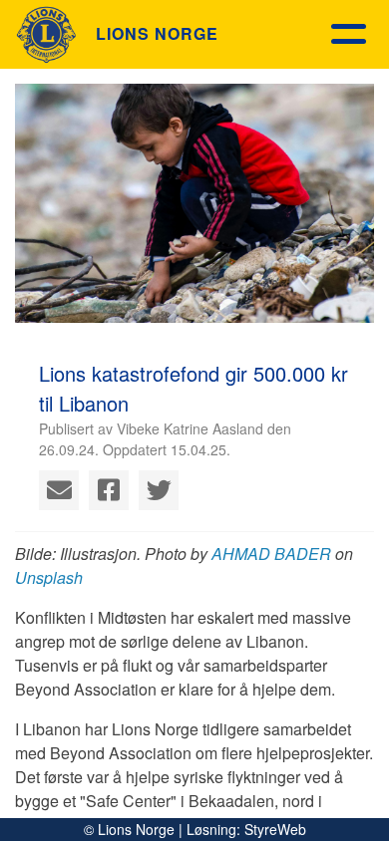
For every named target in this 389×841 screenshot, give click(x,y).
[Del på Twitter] (159, 490)
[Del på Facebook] (109, 490)
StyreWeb (275, 829)
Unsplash (49, 577)
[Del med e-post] (59, 490)
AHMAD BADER (271, 553)
